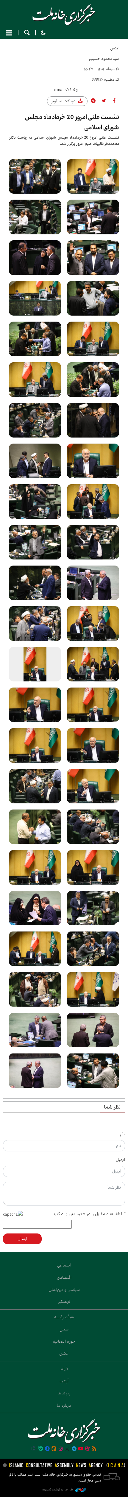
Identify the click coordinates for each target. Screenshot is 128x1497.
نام (122, 1134)
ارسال (22, 1239)
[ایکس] (67, 1449)
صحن (64, 1329)
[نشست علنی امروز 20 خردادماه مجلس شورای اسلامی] (93, 176)
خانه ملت (64, 15)
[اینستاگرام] (60, 1449)
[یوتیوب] (80, 1449)
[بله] (41, 1449)
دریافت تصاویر (64, 101)
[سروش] (47, 1449)
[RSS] (94, 1449)
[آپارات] (87, 1449)
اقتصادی (64, 1277)
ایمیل (120, 1159)
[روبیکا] (34, 1449)
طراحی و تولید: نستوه (58, 1489)
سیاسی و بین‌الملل (64, 1290)
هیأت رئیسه (64, 1317)
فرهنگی (64, 1301)
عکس (114, 48)
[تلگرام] (74, 1449)
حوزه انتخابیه (64, 1341)
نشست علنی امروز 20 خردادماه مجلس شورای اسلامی (72, 122)
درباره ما (64, 1405)
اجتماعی (64, 1265)
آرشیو (64, 1381)
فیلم (64, 1369)
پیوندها (64, 1393)
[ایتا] (54, 1449)
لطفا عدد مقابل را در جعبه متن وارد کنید (89, 1213)
